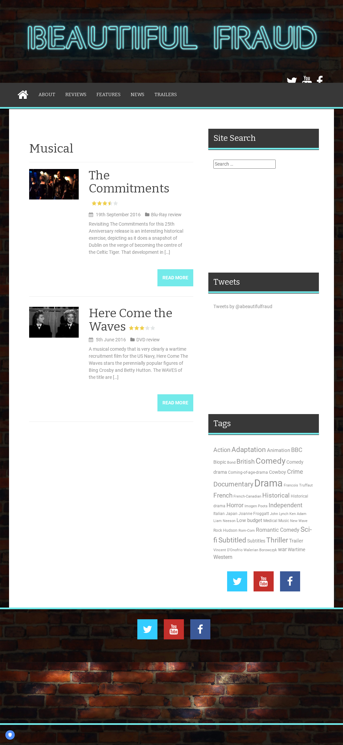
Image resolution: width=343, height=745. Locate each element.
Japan (231, 513)
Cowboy (277, 472)
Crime (295, 471)
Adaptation (248, 450)
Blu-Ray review (166, 214)
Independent (285, 505)
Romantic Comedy (277, 530)
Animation (278, 450)
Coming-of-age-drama (248, 472)
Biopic (219, 462)
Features (108, 95)
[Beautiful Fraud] (171, 41)
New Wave (298, 521)
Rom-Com (246, 530)
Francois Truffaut (298, 485)
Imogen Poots (256, 506)
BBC (296, 449)
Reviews (75, 95)
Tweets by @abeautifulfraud (242, 306)
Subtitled (232, 540)
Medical (270, 520)
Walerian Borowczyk (260, 550)
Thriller (277, 540)
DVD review (148, 339)
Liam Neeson (224, 521)
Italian (219, 513)
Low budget (249, 520)
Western (222, 557)
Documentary (233, 484)
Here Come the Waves (131, 320)
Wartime (296, 549)
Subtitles (256, 540)
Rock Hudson (225, 530)
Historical (276, 495)
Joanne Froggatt (253, 513)
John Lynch (279, 514)
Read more (175, 277)
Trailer (296, 541)
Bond (231, 462)
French (222, 495)
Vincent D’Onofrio (228, 550)
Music (283, 520)
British (245, 461)
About (47, 95)
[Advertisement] (263, 221)
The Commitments (129, 182)
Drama (268, 483)
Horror (235, 505)
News (137, 95)
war (282, 550)
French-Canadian (247, 496)
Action (221, 450)
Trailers (165, 95)
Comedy (270, 461)
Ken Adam (297, 514)
